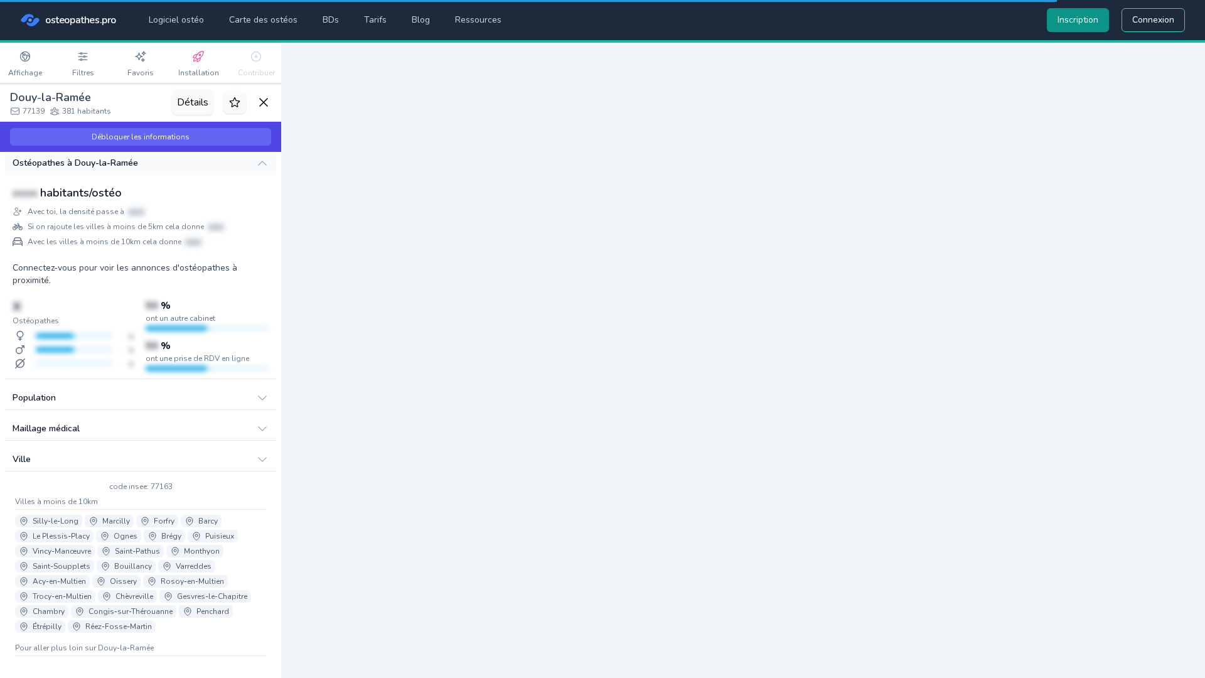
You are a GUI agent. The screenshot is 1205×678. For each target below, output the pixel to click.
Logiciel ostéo (176, 20)
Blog (421, 20)
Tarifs (375, 20)
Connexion (1153, 20)
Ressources (478, 20)
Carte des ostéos (263, 20)
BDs (331, 20)
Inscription (1078, 20)
